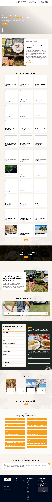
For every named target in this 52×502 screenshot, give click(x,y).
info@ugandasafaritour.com (22, 1)
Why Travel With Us (23, 481)
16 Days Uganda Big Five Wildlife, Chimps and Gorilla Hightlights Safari (10, 144)
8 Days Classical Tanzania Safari (40, 203)
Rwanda (9, 161)
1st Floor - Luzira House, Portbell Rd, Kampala (44, 481)
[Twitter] (2, 29)
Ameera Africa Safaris (30, 55)
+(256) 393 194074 (43, 490)
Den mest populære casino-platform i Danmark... (28, 482)
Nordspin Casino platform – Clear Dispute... (28, 489)
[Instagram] (2, 30)
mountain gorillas (31, 52)
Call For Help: (32, 1)
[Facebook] (2, 28)
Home (16, 480)
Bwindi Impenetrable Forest (34, 51)
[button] (25, 317)
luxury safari (13, 282)
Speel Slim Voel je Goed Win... (28, 497)
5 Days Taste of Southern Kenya (25, 188)
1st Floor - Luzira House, (44, 1)
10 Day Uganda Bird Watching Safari (40, 113)
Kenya (38, 175)
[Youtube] (2, 31)
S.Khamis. (10, 489)
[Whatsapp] (2, 32)
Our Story (17, 481)
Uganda (38, 49)
